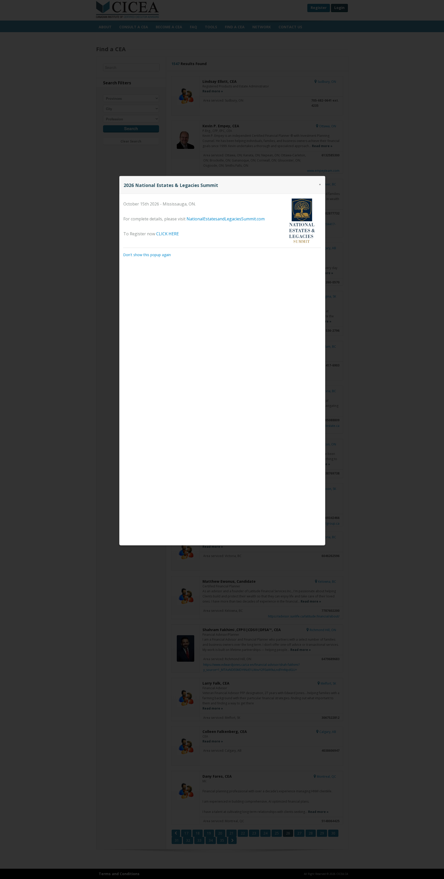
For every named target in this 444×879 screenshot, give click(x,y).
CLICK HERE (167, 234)
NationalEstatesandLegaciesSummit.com (226, 219)
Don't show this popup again (147, 254)
